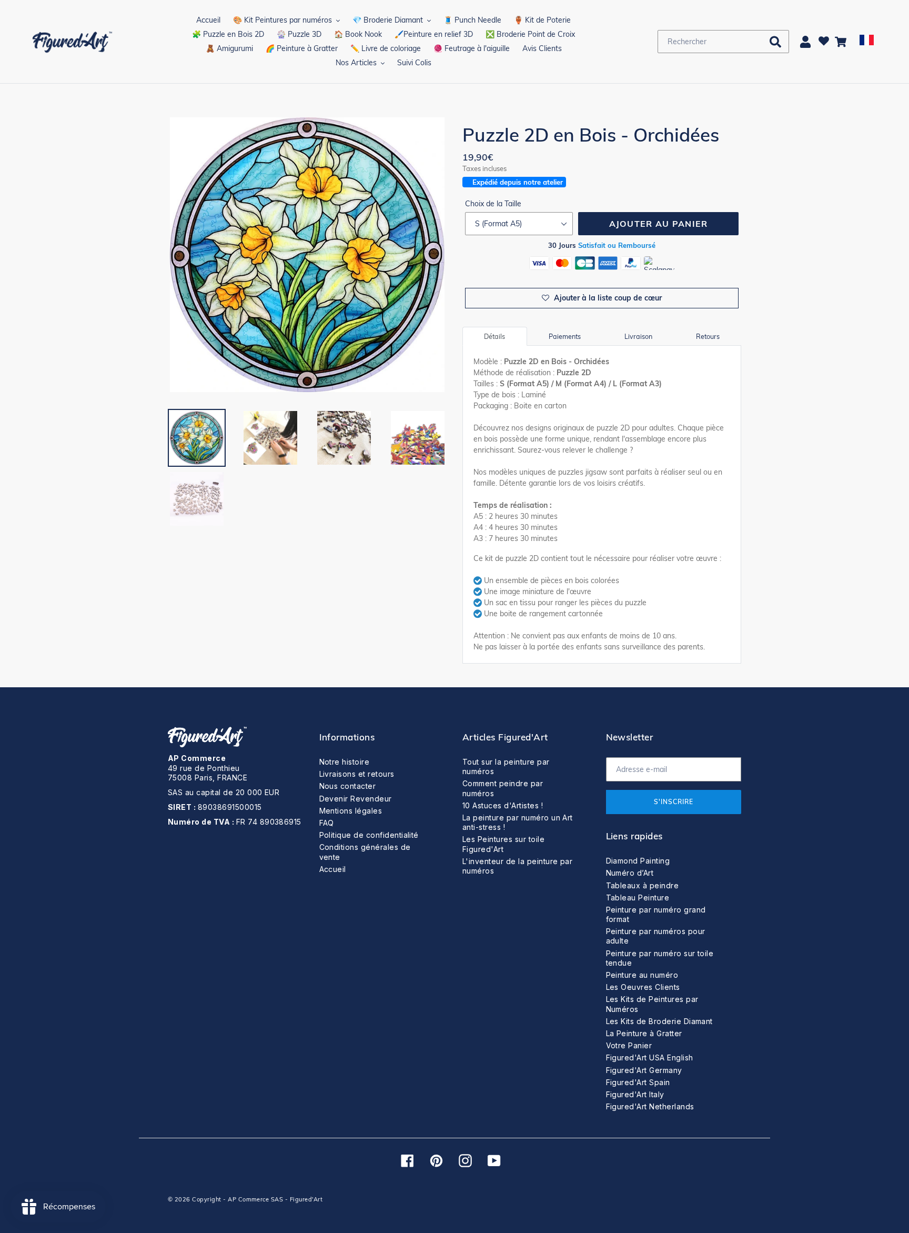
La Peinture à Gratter (644, 1033)
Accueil (332, 869)
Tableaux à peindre (642, 885)
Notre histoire (344, 761)
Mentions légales (350, 810)
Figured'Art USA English (649, 1057)
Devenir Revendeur (355, 798)
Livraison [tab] (638, 336)
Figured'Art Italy (635, 1094)
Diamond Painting (638, 860)
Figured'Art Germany (644, 1070)
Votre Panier (629, 1045)
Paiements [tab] (565, 336)
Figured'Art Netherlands (650, 1106)
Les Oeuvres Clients (643, 987)
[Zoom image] (307, 255)
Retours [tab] (708, 336)
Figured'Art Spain (638, 1082)
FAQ (326, 822)
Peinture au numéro (642, 974)
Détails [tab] (494, 336)
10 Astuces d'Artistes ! (502, 805)
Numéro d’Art (630, 872)
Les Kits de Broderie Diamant (659, 1021)
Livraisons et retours (357, 773)
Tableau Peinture (638, 897)
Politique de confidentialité (369, 834)
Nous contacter (347, 785)
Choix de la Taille (493, 203)
